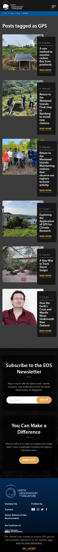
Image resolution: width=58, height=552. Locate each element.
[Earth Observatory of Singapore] (12, 6)
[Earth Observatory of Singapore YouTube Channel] (33, 509)
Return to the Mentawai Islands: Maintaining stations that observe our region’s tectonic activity (47, 169)
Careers (9, 509)
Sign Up (44, 400)
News (12, 13)
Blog (18, 13)
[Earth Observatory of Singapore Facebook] (46, 509)
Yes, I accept (29, 549)
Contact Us (11, 504)
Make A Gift (29, 460)
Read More (45, 70)
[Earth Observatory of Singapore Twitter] (42, 509)
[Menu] (54, 5)
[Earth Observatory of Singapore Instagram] (38, 509)
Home (4, 13)
